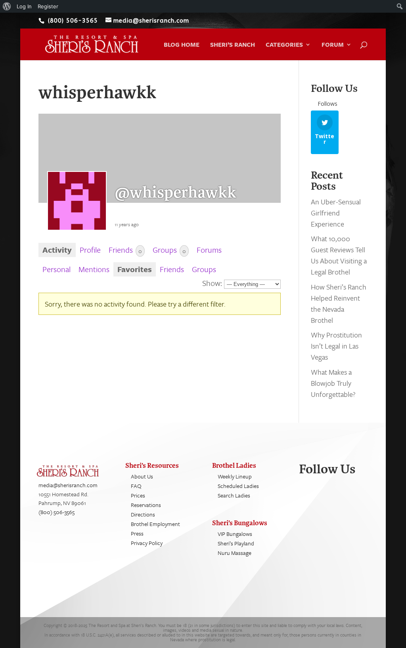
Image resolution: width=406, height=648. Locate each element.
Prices (138, 495)
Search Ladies (234, 495)
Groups (169, 249)
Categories (284, 45)
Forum (333, 45)
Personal (56, 269)
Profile (90, 249)
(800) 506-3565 (56, 512)
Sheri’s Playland (236, 543)
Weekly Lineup (235, 476)
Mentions (94, 269)
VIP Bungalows (235, 534)
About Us (142, 476)
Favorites (134, 269)
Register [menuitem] (48, 6)
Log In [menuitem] (24, 6)
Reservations (146, 505)
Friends (125, 249)
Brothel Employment (155, 524)
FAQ (136, 486)
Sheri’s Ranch (232, 45)
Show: (212, 283)
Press (137, 533)
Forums (209, 249)
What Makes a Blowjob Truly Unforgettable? (333, 383)
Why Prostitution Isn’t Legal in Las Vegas (336, 346)
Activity (57, 249)
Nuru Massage (234, 553)
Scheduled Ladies (238, 486)
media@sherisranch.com (68, 485)
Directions (143, 514)
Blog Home (181, 45)
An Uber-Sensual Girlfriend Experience (336, 212)
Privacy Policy (147, 543)
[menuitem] (7, 6)
